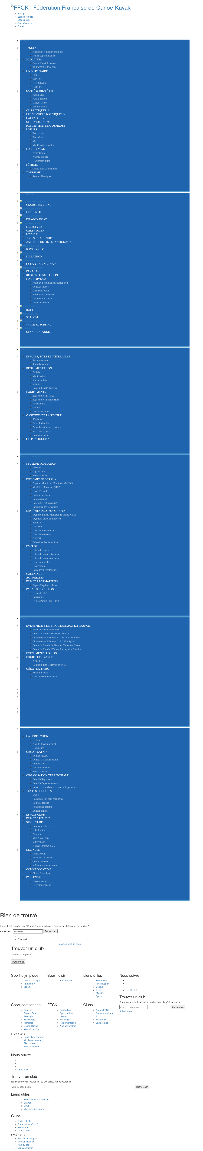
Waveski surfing (31, 1029)
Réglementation (68, 1022)
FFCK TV (132, 989)
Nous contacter (31, 1046)
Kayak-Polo (29, 1019)
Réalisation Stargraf (34, 1036)
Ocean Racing (31, 1025)
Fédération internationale (103, 982)
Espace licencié (25, 16)
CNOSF (100, 986)
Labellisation (102, 1022)
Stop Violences (24, 23)
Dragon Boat (30, 1013)
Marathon (28, 1022)
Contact (21, 26)
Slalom (27, 986)
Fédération (65, 1010)
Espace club (23, 19)
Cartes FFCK (102, 1010)
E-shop (21, 13)
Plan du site (30, 1043)
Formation (65, 1019)
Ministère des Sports (34, 1108)
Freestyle (28, 1016)
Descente (28, 1010)
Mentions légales (32, 1040)
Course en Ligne (32, 980)
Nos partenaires (68, 1025)
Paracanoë (29, 983)
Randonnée (66, 980)
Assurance (101, 1019)
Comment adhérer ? (27, 1124)
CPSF (99, 989)
